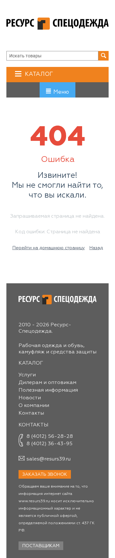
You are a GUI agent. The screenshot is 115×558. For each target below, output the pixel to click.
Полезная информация (48, 390)
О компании (34, 405)
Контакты (31, 413)
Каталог (39, 74)
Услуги (27, 375)
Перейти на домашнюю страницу (48, 248)
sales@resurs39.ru (49, 459)
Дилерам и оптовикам (47, 382)
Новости (30, 398)
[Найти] (103, 56)
